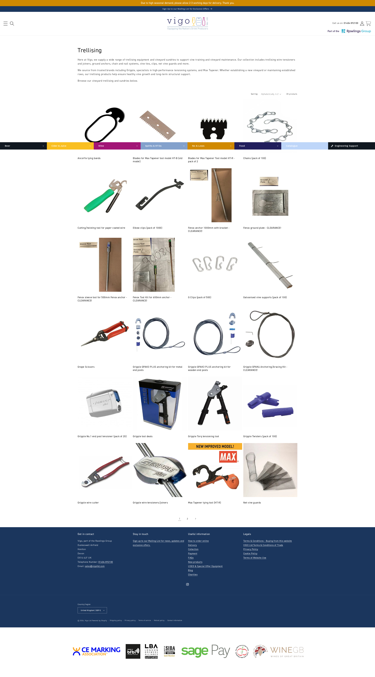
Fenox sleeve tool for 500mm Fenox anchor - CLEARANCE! (102, 299)
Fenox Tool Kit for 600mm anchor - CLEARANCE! (152, 299)
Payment (192, 553)
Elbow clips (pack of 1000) (147, 227)
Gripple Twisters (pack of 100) (260, 436)
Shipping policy (116, 620)
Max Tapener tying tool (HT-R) (204, 502)
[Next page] (195, 518)
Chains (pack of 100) (254, 158)
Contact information (174, 620)
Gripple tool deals (143, 436)
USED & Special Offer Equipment (205, 566)
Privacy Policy (250, 549)
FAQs (191, 557)
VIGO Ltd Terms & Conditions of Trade (263, 545)
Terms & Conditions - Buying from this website (267, 540)
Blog (190, 570)
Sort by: (254, 94)
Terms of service (144, 620)
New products (195, 561)
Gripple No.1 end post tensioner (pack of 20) (102, 436)
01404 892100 (351, 23)
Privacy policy (130, 620)
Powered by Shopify (99, 620)
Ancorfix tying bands (89, 158)
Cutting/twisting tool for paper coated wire (101, 227)
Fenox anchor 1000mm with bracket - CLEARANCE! (208, 229)
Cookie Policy (250, 553)
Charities (192, 574)
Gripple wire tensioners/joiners (150, 502)
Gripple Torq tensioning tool (203, 436)
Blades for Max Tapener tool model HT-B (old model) (158, 160)
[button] (5, 23)
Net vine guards (252, 502)
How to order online (198, 540)
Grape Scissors (86, 366)
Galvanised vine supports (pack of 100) (265, 297)
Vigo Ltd (88, 620)
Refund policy (159, 620)
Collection (193, 549)
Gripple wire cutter (88, 502)
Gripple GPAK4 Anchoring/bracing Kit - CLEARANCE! (265, 368)
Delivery (192, 545)
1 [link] (179, 518)
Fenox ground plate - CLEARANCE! (262, 227)
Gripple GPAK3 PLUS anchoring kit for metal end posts (157, 368)
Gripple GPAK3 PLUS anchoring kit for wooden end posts (209, 368)
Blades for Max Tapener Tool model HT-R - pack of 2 (211, 160)
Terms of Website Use (254, 557)
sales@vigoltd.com (95, 566)
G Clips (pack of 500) (199, 297)
